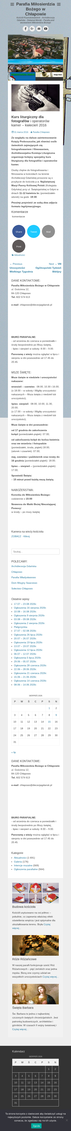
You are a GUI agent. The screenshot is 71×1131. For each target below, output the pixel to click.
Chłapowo (16, 571)
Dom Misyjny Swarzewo (24, 582)
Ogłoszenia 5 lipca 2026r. (28, 657)
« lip (13, 752)
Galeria (18, 861)
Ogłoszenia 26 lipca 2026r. (28, 634)
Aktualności (19, 255)
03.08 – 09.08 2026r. (25, 619)
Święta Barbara (22, 1007)
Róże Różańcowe (24, 959)
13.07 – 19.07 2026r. (25, 646)
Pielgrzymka (20, 627)
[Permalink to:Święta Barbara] (35, 994)
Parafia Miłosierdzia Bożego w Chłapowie (35, 9)
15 (49, 721)
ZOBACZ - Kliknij (20, 536)
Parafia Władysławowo (23, 577)
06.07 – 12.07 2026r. (25, 654)
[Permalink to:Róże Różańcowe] (35, 945)
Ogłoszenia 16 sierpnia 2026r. (30, 607)
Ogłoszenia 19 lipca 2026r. (28, 642)
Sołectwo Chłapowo (22, 588)
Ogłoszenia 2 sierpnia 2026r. (29, 623)
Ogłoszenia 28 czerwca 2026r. (30, 665)
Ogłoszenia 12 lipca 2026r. (28, 650)
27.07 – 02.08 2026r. (25, 630)
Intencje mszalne (23, 865)
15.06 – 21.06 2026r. (25, 677)
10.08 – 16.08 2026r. (25, 611)
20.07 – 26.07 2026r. (25, 638)
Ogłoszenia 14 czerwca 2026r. (30, 680)
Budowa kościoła (24, 907)
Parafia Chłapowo (41, 132)
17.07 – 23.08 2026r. (25, 604)
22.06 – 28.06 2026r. (25, 669)
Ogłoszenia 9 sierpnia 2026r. (29, 615)
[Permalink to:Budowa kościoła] (35, 893)
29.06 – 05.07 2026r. (25, 661)
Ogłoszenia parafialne (26, 869)
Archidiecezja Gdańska (23, 566)
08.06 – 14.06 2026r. (25, 684)
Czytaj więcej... (51, 976)
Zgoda (36, 1125)
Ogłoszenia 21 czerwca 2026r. (30, 673)
